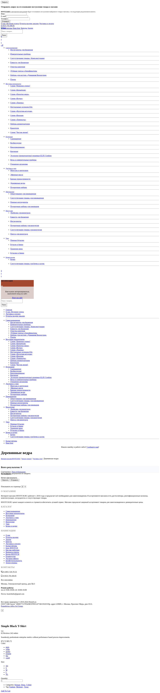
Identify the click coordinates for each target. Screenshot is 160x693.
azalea (8, 652)
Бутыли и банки (16, 245)
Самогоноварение (11, 48)
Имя (2, 14)
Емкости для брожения (19, 63)
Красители (14, 128)
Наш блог (16, 28)
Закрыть (5, 2)
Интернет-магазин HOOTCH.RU (10, 459)
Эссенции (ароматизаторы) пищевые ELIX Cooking (31, 156)
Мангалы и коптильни (19, 170)
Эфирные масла (16, 175)
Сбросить (5, 480)
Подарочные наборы (18, 187)
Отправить (5, 21)
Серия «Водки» (16, 98)
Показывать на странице (11, 487)
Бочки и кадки (10, 257)
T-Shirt (28, 685)
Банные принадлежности (20, 179)
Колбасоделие (15, 143)
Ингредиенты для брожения (21, 50)
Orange (8, 654)
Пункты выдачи (12, 537)
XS (7, 666)
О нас (8, 535)
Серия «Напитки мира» (19, 94)
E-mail (3, 16)
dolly (7, 647)
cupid (8, 658)
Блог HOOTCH (12, 548)
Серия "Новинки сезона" (20, 86)
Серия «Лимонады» (18, 120)
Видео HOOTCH (12, 554)
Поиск (4, 35)
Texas (26, 687)
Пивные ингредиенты (19, 202)
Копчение (14, 151)
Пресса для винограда (19, 234)
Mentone (19, 687)
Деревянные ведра (17, 183)
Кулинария (9, 137)
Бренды (24, 28)
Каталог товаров (26, 459)
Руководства (11, 556)
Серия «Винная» (17, 115)
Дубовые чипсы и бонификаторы (23, 71)
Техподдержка (11, 563)
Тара (7, 238)
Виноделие (9, 211)
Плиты (13, 79)
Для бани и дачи (11, 168)
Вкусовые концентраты (13, 84)
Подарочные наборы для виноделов (24, 225)
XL (7, 674)
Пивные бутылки (17, 240)
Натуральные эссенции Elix (21, 107)
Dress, (23, 685)
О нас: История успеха (10, 24)
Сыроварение (15, 139)
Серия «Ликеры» (17, 103)
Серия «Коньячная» (18, 90)
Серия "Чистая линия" (19, 132)
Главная (9, 310)
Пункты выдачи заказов (29, 24)
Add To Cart (5, 691)
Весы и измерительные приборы (23, 160)
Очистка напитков (17, 67)
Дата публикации (18, 472)
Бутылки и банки (17, 253)
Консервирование (17, 147)
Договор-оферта (12, 559)
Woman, (17, 685)
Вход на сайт (17, 298)
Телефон (4, 19)
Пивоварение (10, 192)
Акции (30, 28)
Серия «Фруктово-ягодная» (21, 111)
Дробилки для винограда (20, 213)
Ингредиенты (15, 221)
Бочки (12, 259)
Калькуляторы (6, 28)
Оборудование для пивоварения (23, 194)
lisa (7, 656)
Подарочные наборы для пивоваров (24, 206)
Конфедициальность (14, 561)
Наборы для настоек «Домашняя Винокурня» (28, 75)
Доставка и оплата (46, 24)
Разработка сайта (12, 606)
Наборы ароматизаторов (20, 124)
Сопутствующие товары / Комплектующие (27, 58)
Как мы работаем (12, 550)
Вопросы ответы (12, 552)
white (8, 649)
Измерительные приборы (20, 54)
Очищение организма (19, 164)
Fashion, (12, 687)
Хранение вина (16, 249)
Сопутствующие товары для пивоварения (27, 198)
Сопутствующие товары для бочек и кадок (27, 264)
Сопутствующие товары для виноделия (26, 230)
